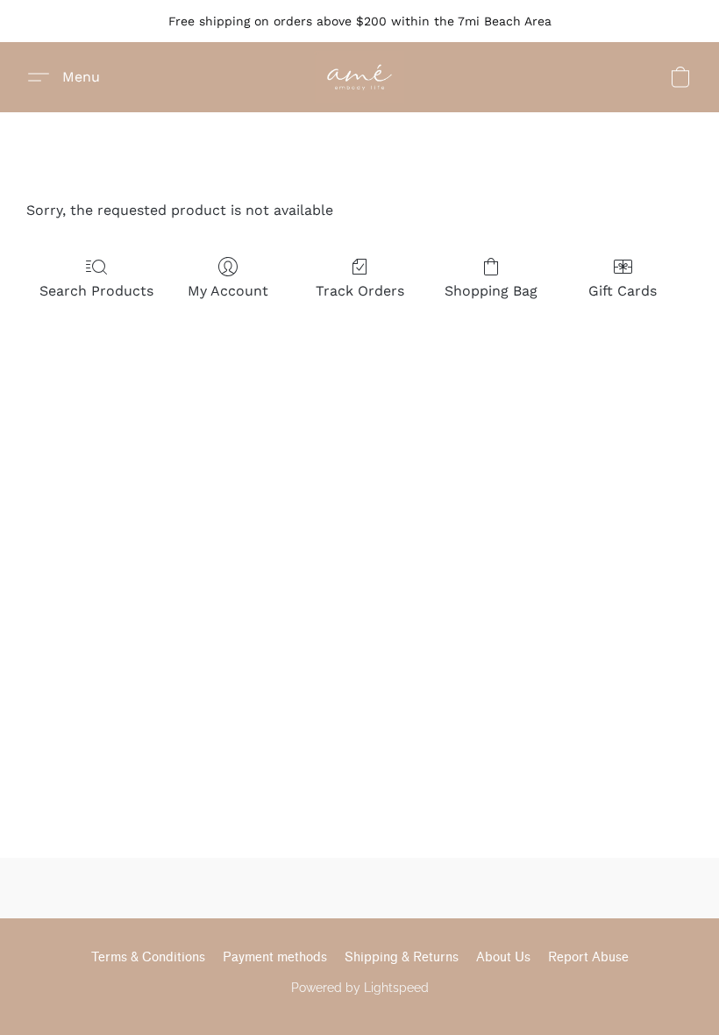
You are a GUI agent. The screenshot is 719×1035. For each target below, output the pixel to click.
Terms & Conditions (148, 957)
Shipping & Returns (402, 957)
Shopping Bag (491, 290)
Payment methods (275, 957)
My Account (228, 290)
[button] (360, 77)
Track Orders (360, 290)
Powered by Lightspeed (360, 988)
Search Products (96, 290)
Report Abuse (588, 957)
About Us (503, 957)
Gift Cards (622, 290)
